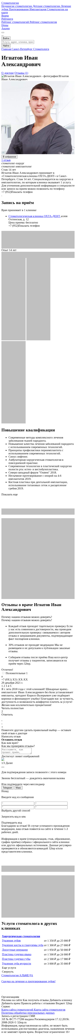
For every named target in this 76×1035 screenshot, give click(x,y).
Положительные (17, 673)
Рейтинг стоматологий (15, 22)
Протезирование (19, 9)
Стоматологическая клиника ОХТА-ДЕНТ (34, 216)
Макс (18, 787)
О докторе (7, 72)
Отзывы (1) (21, 72)
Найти (6, 45)
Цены (4, 25)
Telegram (7, 787)
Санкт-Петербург (22, 49)
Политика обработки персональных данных (28, 1012)
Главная (6, 49)
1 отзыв (6, 160)
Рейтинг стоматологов (43, 22)
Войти (6, 38)
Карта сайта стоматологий (17, 1009)
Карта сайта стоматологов (49, 1009)
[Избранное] (2, 32)
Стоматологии (10, 2)
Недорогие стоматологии (17, 6)
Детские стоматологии (47, 6)
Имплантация (38, 9)
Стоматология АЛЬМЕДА (17, 975)
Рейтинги (7, 18)
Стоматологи (41, 49)
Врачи (5, 15)
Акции (5, 28)
